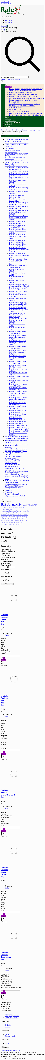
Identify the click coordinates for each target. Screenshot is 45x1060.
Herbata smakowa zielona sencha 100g (17, 222)
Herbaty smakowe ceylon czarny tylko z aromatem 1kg (17, 342)
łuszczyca (14, 517)
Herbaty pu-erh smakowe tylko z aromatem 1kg (17, 307)
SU (6, 504)
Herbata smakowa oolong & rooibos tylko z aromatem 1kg (18, 217)
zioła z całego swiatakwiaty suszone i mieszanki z (25, 113)
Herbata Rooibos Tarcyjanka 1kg (6, 955)
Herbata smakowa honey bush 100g (17, 196)
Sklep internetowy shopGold (10, 1051)
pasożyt (24, 505)
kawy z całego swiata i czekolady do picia (23, 100)
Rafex (7, 635)
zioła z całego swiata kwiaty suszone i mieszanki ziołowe (16, 476)
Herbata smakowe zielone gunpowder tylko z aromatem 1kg (19, 255)
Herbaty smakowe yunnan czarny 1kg (18, 388)
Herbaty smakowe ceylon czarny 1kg (17, 347)
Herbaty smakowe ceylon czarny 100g (17, 332)
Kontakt (7, 1027)
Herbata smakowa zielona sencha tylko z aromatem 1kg (17, 236)
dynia (12, 504)
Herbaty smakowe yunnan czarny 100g (18, 385)
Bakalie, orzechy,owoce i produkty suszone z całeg (26, 89)
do (7, 567)
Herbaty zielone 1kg (17, 423)
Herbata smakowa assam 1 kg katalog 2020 (19, 169)
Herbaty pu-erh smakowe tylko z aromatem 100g (18, 303)
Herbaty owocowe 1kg (18, 292)
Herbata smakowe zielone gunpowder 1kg (17, 245)
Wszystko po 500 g (15, 109)
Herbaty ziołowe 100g (18, 425)
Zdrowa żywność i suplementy (19, 111)
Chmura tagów (6, 501)
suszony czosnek (9, 518)
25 (7, 555)
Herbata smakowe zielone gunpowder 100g (17, 241)
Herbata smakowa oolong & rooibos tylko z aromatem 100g (18, 212)
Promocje (9, 492)
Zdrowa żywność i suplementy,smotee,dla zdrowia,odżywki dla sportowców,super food (16, 467)
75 (10, 555)
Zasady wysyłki (10, 1036)
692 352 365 (5, 2)
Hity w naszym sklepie (15, 496)
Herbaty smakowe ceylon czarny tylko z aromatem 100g (17, 337)
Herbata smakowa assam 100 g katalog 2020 (18, 176)
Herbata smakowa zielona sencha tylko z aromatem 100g (17, 231)
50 (9, 555)
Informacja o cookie (11, 1018)
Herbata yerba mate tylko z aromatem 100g (18, 261)
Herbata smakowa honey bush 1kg (17, 200)
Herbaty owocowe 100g (18, 288)
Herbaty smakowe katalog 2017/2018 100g (17, 362)
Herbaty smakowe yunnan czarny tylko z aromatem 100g (18, 393)
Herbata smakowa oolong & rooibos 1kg (18, 207)
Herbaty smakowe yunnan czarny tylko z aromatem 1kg (18, 399)
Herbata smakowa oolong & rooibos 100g (18, 203)
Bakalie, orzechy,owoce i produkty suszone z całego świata (16, 141)
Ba (2, 504)
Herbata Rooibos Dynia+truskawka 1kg (8, 793)
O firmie (8, 1025)
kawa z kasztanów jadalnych (11, 514)
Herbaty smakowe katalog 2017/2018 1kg (17, 366)
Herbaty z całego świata (19, 431)
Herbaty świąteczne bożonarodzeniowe (16, 419)
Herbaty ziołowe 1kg (17, 427)
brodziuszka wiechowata (6, 510)
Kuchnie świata (14, 102)
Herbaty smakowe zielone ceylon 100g (17, 404)
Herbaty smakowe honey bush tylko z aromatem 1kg (17, 357)
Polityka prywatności (12, 1016)
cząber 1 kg (7, 517)
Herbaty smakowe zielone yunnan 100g (17, 411)
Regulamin (8, 1014)
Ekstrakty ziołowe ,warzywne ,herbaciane (23, 94)
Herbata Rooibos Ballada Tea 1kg (4, 619)
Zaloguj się (8, 20)
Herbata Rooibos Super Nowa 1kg (4, 872)
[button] (6, 569)
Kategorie (4, 136)
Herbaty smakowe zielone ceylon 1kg (17, 407)
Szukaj (7, 1043)
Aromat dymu (20, 511)
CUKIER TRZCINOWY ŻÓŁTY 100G (13, 523)
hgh (3, 509)
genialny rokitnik (11, 513)
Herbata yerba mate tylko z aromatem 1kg (18, 266)
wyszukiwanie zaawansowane (11, 79)
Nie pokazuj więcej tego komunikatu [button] (13, 1058)
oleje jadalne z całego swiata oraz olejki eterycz (24, 104)
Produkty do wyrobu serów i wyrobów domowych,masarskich (14, 456)
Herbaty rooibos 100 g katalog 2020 (18, 316)
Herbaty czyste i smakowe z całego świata (23, 96)
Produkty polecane (12, 494)
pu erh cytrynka (7, 520)
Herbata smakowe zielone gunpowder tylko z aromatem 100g (19, 249)
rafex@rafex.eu (6, 3)
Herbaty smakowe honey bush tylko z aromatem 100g (17, 352)
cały (19, 504)
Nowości (9, 490)
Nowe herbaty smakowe (19, 429)
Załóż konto (9, 22)
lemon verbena (14, 522)
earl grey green (17, 520)
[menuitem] (24, 100)
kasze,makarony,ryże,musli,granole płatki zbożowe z (26, 98)
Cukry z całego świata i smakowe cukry (22, 91)
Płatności (8, 1034)
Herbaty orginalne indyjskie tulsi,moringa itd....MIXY (19, 285)
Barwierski (12, 511)
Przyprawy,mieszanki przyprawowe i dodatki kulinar (26, 115)
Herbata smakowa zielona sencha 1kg (17, 226)
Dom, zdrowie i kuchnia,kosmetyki (20, 92)
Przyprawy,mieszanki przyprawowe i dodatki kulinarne (17, 484)
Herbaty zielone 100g (17, 421)
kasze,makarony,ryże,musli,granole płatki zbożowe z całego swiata (17, 437)
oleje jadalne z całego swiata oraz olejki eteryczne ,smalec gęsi (16, 450)
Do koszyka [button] (3, 659)
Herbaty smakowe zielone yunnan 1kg (17, 415)
